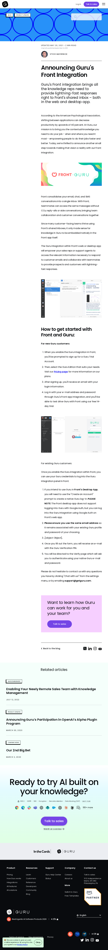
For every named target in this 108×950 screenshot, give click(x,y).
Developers (31, 886)
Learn (28, 874)
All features (12, 886)
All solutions (12, 890)
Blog (28, 894)
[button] (103, 4)
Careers (68, 874)
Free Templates (72, 896)
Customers (31, 878)
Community (31, 890)
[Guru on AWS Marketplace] (92, 896)
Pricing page (61, 371)
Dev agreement (36, 937)
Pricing (10, 874)
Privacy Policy (22, 945)
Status (48, 878)
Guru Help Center (53, 874)
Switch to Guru (71, 892)
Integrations (12, 882)
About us (68, 878)
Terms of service (16, 937)
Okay (38, 942)
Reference (30, 882)
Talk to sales (91, 4)
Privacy (50, 937)
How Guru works (14, 878)
